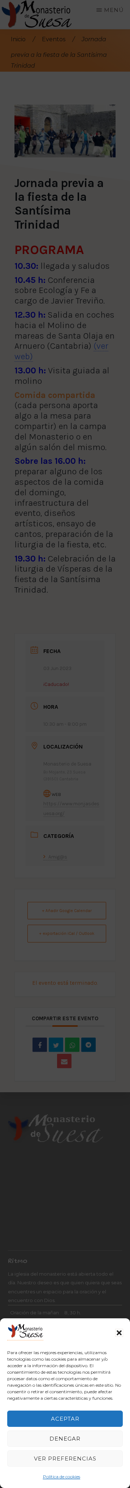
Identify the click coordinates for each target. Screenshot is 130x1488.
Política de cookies (61, 1476)
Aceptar (65, 1418)
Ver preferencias (65, 1458)
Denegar (65, 1438)
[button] (119, 1332)
